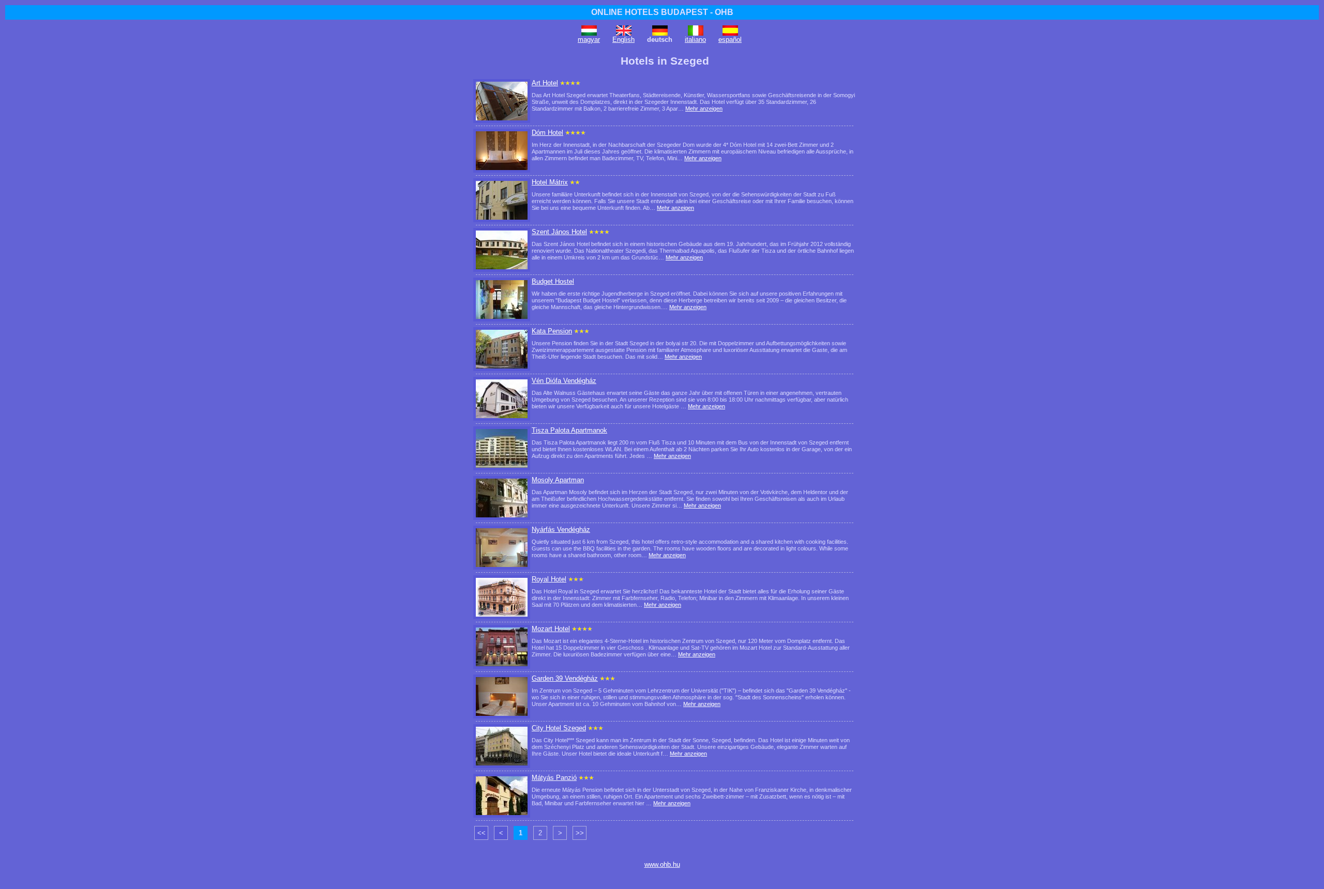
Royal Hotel (549, 579)
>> (580, 833)
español (730, 39)
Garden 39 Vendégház (565, 678)
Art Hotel (545, 83)
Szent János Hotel (559, 232)
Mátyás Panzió (554, 777)
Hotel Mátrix (550, 182)
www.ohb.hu (662, 864)
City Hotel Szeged (559, 728)
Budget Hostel (553, 281)
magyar (589, 39)
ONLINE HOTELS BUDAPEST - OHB (662, 12)
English (623, 39)
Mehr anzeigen (704, 108)
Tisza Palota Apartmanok (569, 430)
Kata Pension (552, 331)
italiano (695, 39)
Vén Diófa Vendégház (564, 381)
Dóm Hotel (547, 132)
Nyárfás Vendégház (561, 529)
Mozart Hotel (551, 629)
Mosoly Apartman (558, 480)
